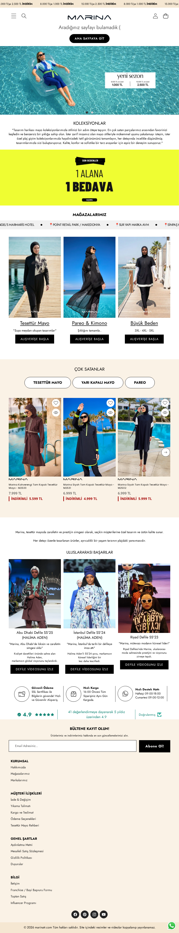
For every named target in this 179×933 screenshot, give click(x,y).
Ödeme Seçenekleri (23, 819)
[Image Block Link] (35, 277)
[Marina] (89, 16)
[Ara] (24, 16)
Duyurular (17, 864)
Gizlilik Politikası (21, 857)
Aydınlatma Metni (22, 845)
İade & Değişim (21, 799)
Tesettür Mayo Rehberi (25, 825)
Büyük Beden (144, 323)
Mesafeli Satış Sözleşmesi (27, 851)
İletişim (15, 883)
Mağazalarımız (20, 773)
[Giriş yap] (155, 16)
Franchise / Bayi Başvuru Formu (31, 890)
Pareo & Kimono (89, 323)
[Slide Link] (89, 80)
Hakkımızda (18, 767)
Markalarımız (19, 780)
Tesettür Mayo (34, 323)
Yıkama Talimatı (21, 806)
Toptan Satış (18, 896)
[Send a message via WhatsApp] (172, 926)
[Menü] (14, 16)
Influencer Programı (23, 903)
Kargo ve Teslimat (22, 812)
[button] (165, 16)
